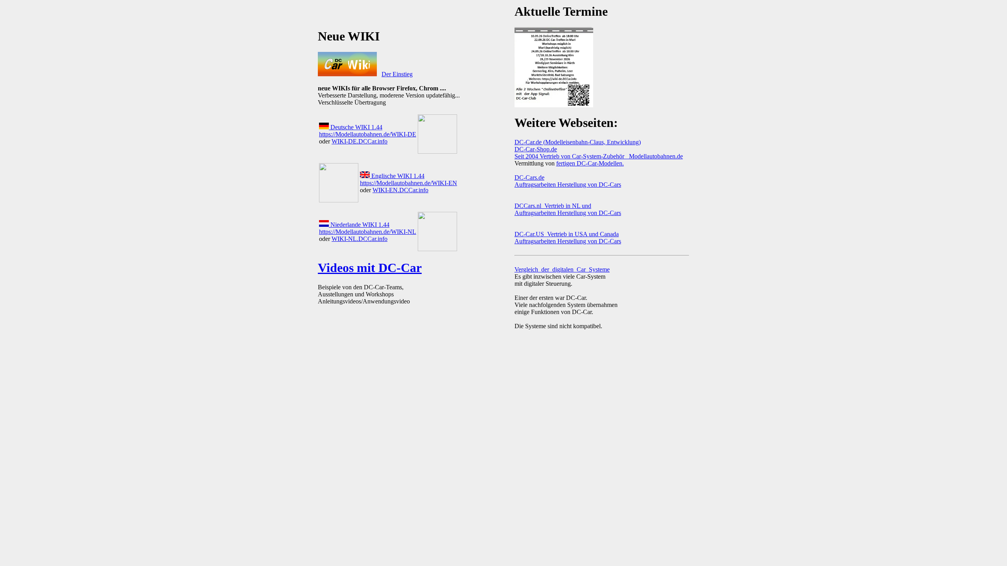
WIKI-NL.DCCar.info (359, 238)
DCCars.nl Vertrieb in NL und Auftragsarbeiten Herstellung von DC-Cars (568, 209)
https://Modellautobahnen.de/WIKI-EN (408, 183)
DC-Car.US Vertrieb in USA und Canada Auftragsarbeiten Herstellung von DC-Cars (568, 237)
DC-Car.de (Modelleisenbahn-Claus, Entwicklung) (578, 142)
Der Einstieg (397, 74)
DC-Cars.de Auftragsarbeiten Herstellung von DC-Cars (568, 181)
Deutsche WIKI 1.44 (355, 127)
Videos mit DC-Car (370, 268)
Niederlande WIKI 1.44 (359, 224)
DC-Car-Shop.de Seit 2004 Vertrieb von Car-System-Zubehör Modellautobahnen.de (599, 153)
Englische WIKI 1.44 (397, 176)
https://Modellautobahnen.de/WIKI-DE (367, 134)
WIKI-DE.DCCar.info (359, 141)
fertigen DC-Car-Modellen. (590, 163)
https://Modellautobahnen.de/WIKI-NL (367, 231)
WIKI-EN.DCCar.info (400, 190)
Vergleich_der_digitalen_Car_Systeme (562, 269)
